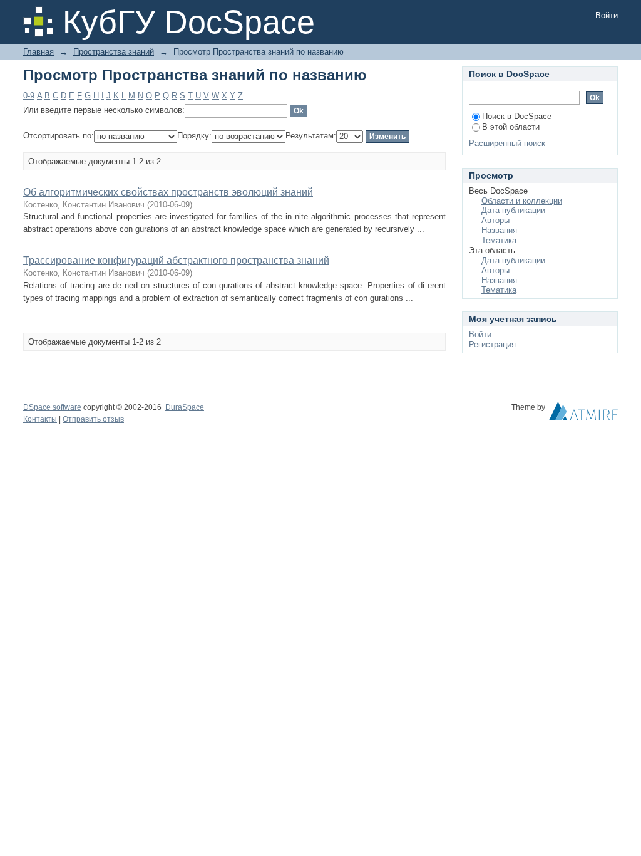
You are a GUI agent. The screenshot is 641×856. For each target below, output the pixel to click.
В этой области (511, 127)
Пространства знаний (113, 51)
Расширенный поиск (507, 143)
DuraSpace (184, 407)
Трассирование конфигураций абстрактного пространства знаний (176, 260)
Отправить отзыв (93, 419)
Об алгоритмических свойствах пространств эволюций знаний (168, 192)
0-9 (28, 95)
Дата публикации (513, 210)
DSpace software (52, 407)
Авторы (495, 220)
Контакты (40, 419)
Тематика (498, 240)
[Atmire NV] (583, 414)
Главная (38, 51)
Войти (606, 15)
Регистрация (492, 344)
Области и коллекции (521, 201)
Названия (499, 230)
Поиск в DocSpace (516, 116)
